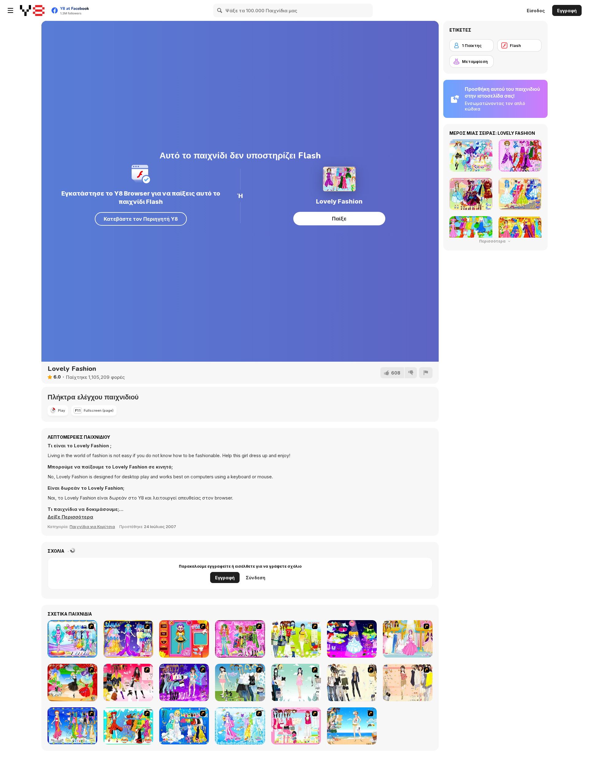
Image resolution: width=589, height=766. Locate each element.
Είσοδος (536, 10)
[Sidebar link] (10, 10)
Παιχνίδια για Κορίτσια (92, 526)
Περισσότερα (492, 241)
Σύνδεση (255, 577)
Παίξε (339, 219)
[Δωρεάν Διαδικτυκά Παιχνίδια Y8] (32, 10)
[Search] (220, 10)
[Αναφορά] (426, 372)
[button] (70, 517)
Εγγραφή (567, 10)
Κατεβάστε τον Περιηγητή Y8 (141, 219)
